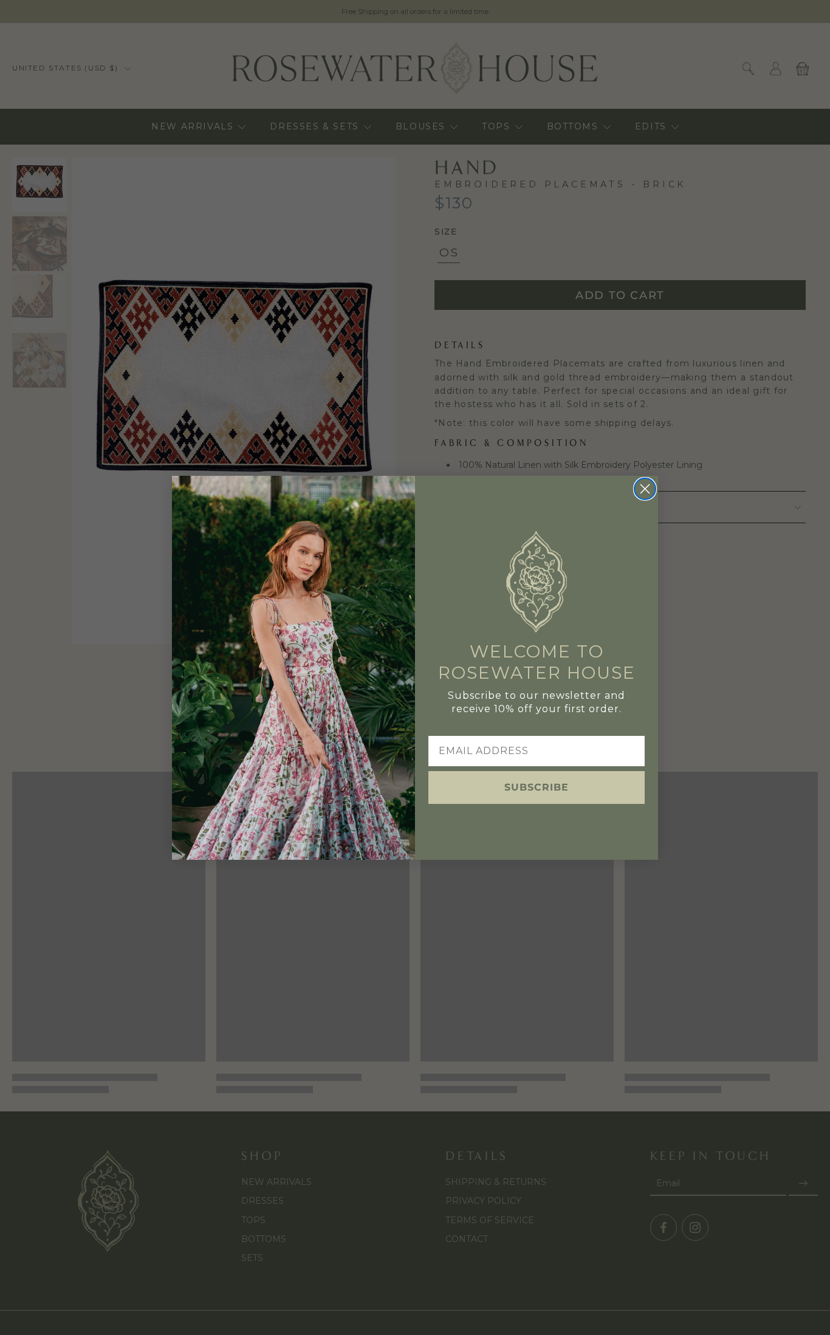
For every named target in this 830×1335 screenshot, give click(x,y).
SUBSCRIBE (536, 787)
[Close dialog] (645, 488)
